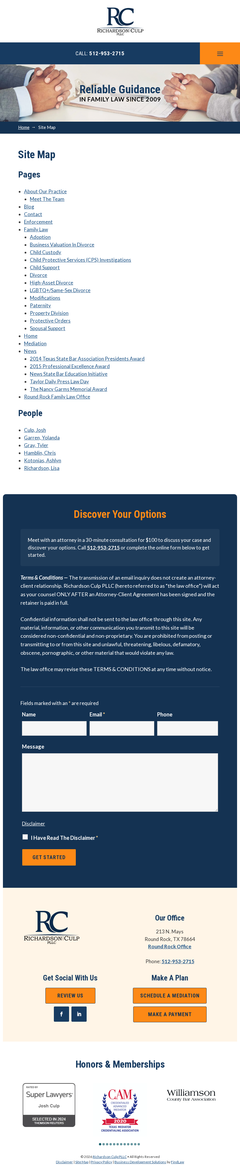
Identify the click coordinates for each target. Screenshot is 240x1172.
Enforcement (38, 222)
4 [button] (110, 1144)
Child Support (45, 267)
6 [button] (117, 1144)
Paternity (40, 305)
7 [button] (121, 1144)
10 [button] (132, 1144)
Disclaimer (33, 824)
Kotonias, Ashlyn (42, 460)
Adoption (40, 237)
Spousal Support (47, 328)
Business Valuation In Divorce (62, 245)
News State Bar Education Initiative (68, 374)
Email (97, 714)
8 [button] (125, 1144)
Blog (29, 207)
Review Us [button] (70, 995)
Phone (164, 714)
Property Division (49, 313)
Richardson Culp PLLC (110, 1156)
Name (29, 714)
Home (30, 336)
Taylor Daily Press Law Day (59, 381)
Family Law (36, 229)
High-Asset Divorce (51, 283)
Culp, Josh (35, 430)
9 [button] (128, 1144)
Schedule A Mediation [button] (170, 995)
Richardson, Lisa (41, 468)
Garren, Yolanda (42, 438)
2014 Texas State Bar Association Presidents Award (87, 359)
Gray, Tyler (36, 445)
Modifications (45, 298)
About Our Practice (45, 191)
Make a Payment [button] (170, 1014)
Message (33, 746)
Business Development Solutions (140, 1162)
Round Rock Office (169, 946)
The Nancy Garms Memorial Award (68, 389)
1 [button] (100, 1144)
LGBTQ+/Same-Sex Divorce (60, 290)
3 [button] (107, 1144)
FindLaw (177, 1162)
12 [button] (139, 1144)
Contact (33, 214)
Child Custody (45, 252)
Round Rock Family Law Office (57, 397)
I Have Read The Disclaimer (64, 838)
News (30, 351)
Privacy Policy (101, 1162)
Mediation (35, 343)
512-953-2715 (106, 53)
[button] (220, 53)
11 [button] (135, 1144)
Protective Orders (50, 321)
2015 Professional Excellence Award (70, 366)
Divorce (38, 275)
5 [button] (114, 1144)
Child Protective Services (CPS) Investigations (80, 260)
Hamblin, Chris (40, 453)
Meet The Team (47, 199)
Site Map (81, 1162)
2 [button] (103, 1144)
